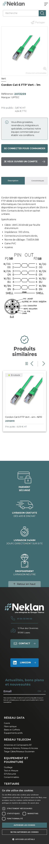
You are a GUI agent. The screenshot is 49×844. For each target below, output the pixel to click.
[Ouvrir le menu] (46, 4)
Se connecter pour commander (24, 148)
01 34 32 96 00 (24, 618)
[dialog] (24, 815)
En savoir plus (33, 803)
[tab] (13, 181)
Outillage (8, 767)
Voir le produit (27, 403)
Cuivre (7, 723)
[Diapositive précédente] (32, 364)
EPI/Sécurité (10, 774)
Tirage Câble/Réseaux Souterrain (19, 751)
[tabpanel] (24, 259)
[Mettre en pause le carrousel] (26, 364)
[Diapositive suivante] (43, 364)
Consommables (11, 777)
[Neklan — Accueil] (14, 4)
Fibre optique (10, 726)
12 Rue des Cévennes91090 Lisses (28, 630)
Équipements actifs (13, 733)
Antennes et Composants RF (18, 745)
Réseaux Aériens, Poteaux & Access (21, 748)
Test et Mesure (11, 770)
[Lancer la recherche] (42, 13)
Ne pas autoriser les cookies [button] (24, 832)
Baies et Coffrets (12, 729)
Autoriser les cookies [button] (24, 825)
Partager (40, 22)
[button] (24, 839)
